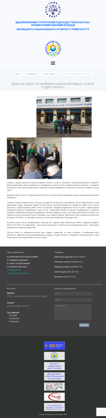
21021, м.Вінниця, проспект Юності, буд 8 (27, 296)
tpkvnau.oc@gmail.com (18, 306)
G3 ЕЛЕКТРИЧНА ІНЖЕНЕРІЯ (18, 273)
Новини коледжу (48, 74)
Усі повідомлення (31, 74)
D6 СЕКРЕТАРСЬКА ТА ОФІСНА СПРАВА (22, 257)
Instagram (14, 321)
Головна (17, 74)
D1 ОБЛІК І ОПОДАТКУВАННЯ (18, 264)
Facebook (14, 318)
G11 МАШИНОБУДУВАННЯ (17, 260)
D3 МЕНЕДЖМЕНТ (14, 270)
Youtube (13, 315)
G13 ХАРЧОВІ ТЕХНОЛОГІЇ (17, 267)
